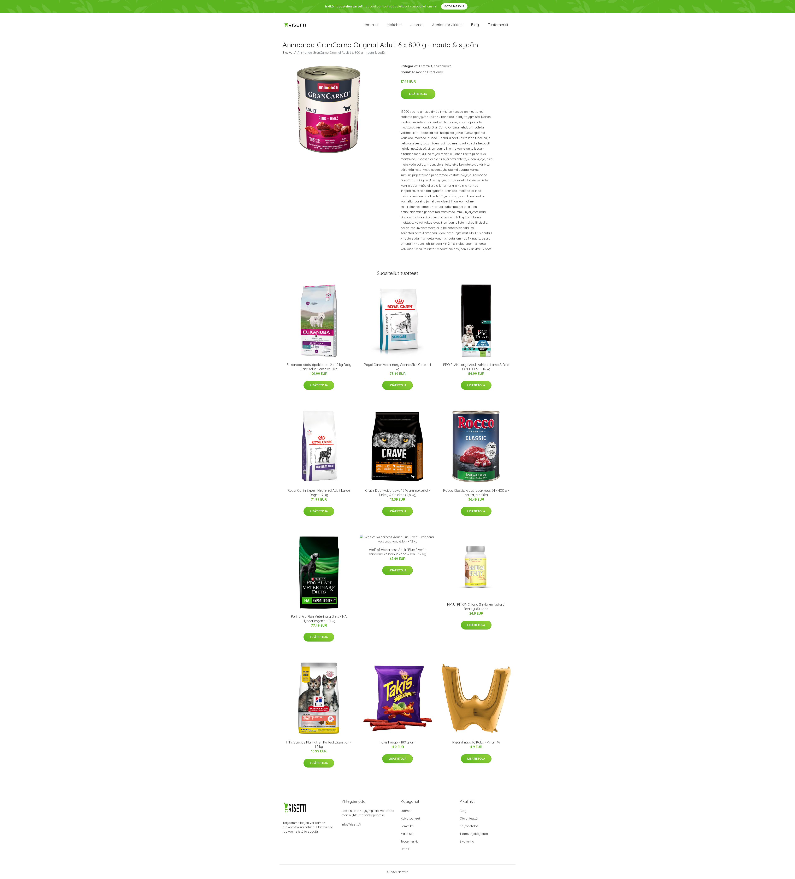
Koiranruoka (443, 66)
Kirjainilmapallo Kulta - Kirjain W (476, 742)
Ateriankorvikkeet (447, 24)
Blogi (475, 24)
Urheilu (405, 849)
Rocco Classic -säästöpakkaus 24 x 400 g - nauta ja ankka (476, 492)
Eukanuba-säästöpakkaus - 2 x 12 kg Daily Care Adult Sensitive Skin (319, 367)
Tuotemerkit (498, 24)
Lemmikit (370, 24)
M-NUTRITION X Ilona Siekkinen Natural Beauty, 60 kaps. (476, 606)
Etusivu (288, 52)
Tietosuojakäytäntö (474, 834)
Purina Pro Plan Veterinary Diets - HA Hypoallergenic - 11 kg (319, 618)
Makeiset (394, 24)
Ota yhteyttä (469, 818)
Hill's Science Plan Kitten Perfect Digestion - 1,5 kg (318, 744)
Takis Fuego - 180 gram (397, 742)
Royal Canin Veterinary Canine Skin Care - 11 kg (397, 367)
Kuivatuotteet (410, 818)
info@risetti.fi (351, 824)
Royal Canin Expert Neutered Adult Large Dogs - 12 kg (319, 492)
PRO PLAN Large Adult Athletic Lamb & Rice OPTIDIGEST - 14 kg (476, 367)
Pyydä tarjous (454, 6)
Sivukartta (467, 841)
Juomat (417, 24)
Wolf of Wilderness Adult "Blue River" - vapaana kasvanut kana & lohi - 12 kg (397, 552)
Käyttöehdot (469, 826)
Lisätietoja (418, 94)
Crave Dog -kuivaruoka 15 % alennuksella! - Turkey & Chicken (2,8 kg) (397, 492)
